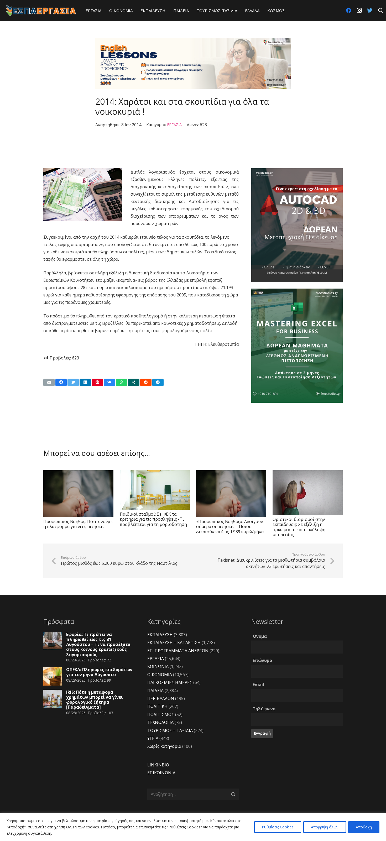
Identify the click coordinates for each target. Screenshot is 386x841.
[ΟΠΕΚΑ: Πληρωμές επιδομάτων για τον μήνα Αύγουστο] (52, 676)
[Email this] (49, 382)
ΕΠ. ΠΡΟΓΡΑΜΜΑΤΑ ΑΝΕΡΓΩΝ (177, 651)
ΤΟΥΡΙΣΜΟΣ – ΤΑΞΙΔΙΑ (170, 730)
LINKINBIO (158, 765)
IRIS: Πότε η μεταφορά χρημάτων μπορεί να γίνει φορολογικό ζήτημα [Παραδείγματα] (94, 699)
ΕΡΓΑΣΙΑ (174, 124)
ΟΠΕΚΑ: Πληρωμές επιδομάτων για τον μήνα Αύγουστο (99, 672)
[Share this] (61, 382)
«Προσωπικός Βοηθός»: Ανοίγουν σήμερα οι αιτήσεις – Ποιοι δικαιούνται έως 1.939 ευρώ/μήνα (230, 526)
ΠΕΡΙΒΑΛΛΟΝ (160, 698)
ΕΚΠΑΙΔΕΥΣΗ (160, 635)
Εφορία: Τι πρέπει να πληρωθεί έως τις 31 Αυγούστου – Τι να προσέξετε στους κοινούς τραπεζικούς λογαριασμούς (98, 644)
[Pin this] (97, 382)
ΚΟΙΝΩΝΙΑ (158, 666)
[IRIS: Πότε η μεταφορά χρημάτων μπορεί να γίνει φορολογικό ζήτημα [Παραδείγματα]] (52, 699)
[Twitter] (369, 10)
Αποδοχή (364, 826)
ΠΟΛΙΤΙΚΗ (157, 706)
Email (258, 684)
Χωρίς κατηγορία (164, 746)
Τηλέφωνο (264, 709)
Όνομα (260, 636)
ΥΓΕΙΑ (152, 738)
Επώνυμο (262, 660)
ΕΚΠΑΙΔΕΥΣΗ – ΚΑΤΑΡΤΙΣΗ (174, 642)
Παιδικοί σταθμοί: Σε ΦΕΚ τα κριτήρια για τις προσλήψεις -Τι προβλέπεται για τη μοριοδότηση (153, 519)
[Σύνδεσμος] (41, 10)
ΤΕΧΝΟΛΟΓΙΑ (160, 722)
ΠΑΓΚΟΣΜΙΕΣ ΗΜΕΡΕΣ (169, 682)
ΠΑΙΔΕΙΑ (155, 690)
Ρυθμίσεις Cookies (278, 826)
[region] (193, 827)
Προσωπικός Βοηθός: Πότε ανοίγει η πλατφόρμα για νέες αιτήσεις (78, 524)
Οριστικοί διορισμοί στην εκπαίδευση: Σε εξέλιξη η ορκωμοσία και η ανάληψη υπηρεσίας (299, 526)
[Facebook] (348, 10)
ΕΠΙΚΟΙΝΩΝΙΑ (161, 773)
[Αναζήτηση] (380, 11)
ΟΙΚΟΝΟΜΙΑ (159, 674)
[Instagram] (359, 10)
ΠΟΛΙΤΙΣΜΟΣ (160, 714)
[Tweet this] (73, 382)
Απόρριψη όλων (324, 826)
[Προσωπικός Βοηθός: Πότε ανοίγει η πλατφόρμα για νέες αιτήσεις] (78, 493)
